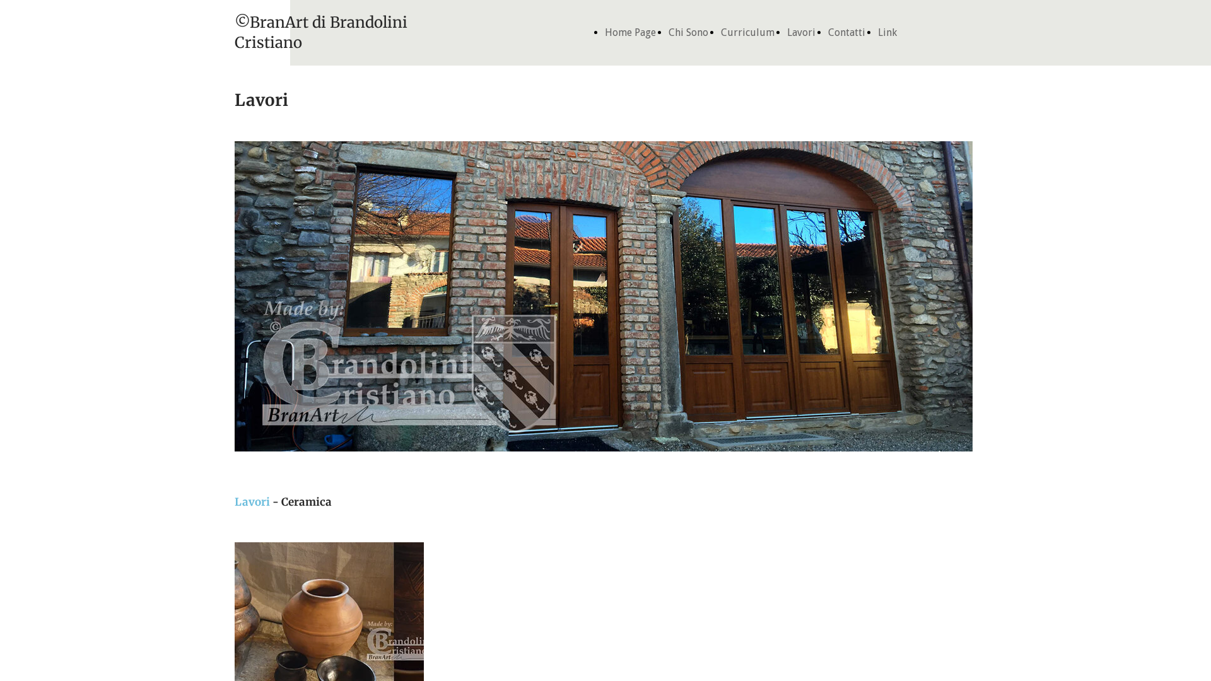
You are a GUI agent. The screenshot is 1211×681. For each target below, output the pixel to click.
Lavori (801, 32)
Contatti (846, 32)
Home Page (630, 32)
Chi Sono (688, 32)
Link (887, 32)
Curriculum (748, 32)
